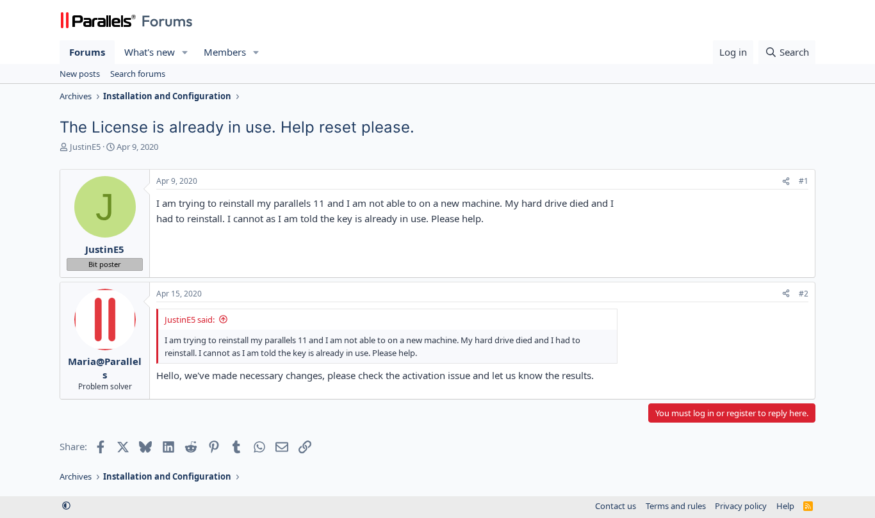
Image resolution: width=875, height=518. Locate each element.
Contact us (615, 506)
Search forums (137, 73)
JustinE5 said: (190, 319)
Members (225, 51)
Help (785, 506)
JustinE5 (85, 146)
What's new (149, 51)
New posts (80, 73)
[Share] (786, 181)
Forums (87, 51)
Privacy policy (741, 506)
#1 (803, 180)
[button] (185, 52)
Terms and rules (676, 506)
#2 (803, 293)
